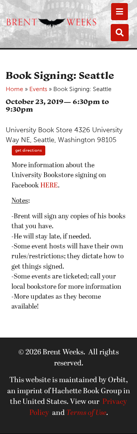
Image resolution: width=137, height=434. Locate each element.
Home (14, 89)
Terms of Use (86, 413)
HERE (49, 185)
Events (38, 89)
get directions (28, 150)
